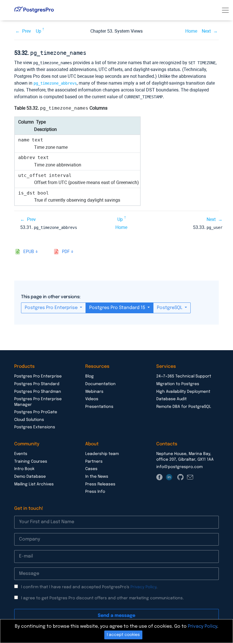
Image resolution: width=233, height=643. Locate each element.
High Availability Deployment (183, 392)
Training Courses (30, 462)
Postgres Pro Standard (36, 384)
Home (191, 31)
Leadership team (102, 454)
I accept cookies (123, 635)
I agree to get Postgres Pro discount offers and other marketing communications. (102, 598)
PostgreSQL (170, 307)
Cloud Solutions (29, 420)
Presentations (99, 407)
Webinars (94, 392)
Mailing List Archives (34, 484)
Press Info (95, 492)
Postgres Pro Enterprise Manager (38, 402)
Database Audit (171, 399)
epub (28, 251)
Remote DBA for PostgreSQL (183, 407)
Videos (91, 399)
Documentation (100, 384)
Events (20, 454)
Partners (94, 462)
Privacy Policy (143, 587)
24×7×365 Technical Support (183, 376)
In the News (96, 477)
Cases (91, 469)
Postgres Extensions (34, 427)
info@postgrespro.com (179, 467)
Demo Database (30, 477)
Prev (26, 31)
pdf (66, 251)
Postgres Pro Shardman (37, 392)
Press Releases (100, 484)
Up (38, 31)
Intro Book (24, 469)
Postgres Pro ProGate (35, 412)
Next (206, 31)
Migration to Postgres (177, 384)
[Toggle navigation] (225, 10)
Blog (89, 376)
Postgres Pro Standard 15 (117, 307)
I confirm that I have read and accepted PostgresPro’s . (89, 587)
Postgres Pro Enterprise (52, 307)
